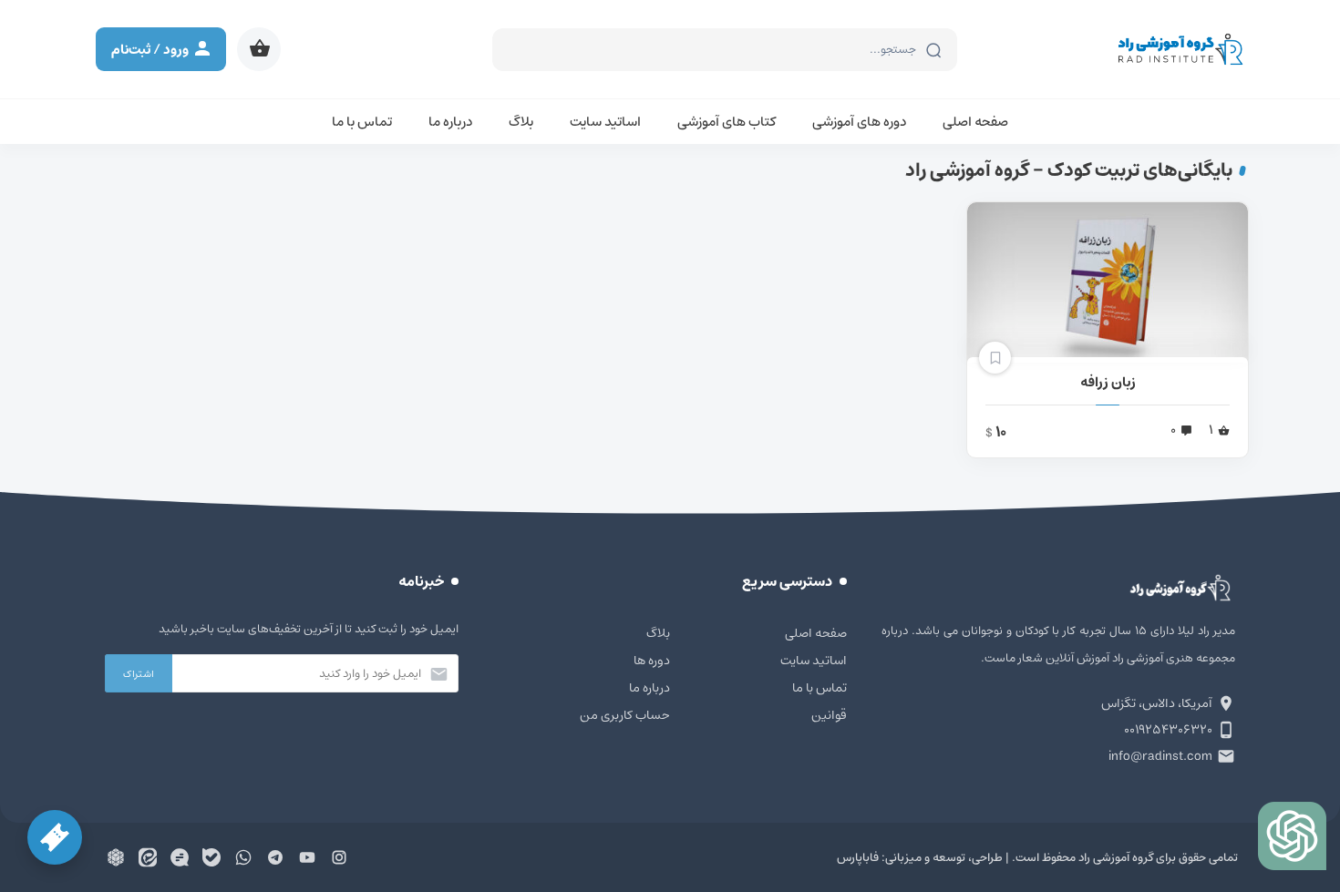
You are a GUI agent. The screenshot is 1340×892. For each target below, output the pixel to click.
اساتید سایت (605, 121)
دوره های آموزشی (859, 121)
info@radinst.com (1160, 756)
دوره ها (652, 661)
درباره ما (450, 121)
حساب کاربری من (625, 715)
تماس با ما (362, 121)
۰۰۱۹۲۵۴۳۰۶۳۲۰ (1168, 730)
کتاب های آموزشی (726, 121)
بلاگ (521, 121)
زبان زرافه (1108, 382)
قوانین (829, 715)
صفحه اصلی (975, 121)
